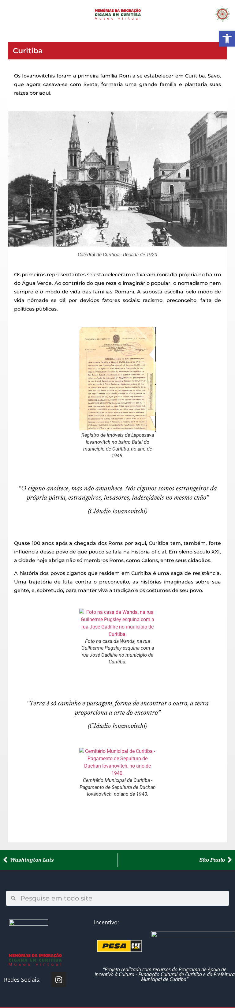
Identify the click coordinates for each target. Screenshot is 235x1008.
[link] (227, 39)
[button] (14, 14)
